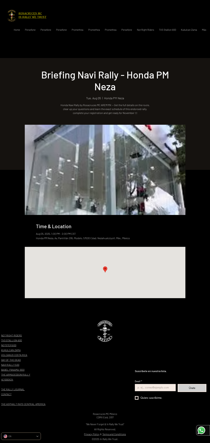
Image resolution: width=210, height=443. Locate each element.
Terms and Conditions (114, 434)
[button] (146, 29)
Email (138, 381)
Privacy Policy (91, 434)
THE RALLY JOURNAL (13, 389)
